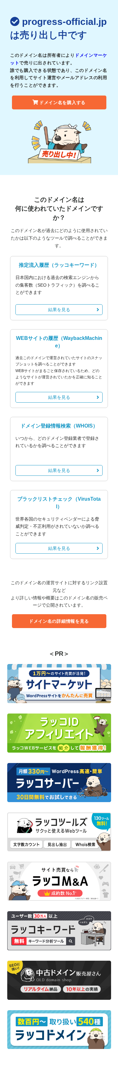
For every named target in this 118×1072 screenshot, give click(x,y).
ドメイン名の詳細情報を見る (59, 621)
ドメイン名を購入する (62, 102)
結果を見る (59, 309)
